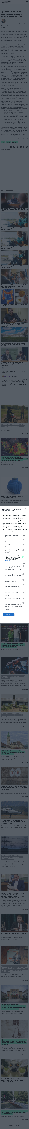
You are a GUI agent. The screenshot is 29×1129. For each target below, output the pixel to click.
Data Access (14, 620)
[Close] (26, 509)
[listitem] (14, 536)
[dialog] (14, 564)
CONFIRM (9, 614)
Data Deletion (6, 620)
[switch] (23, 539)
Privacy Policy (23, 620)
